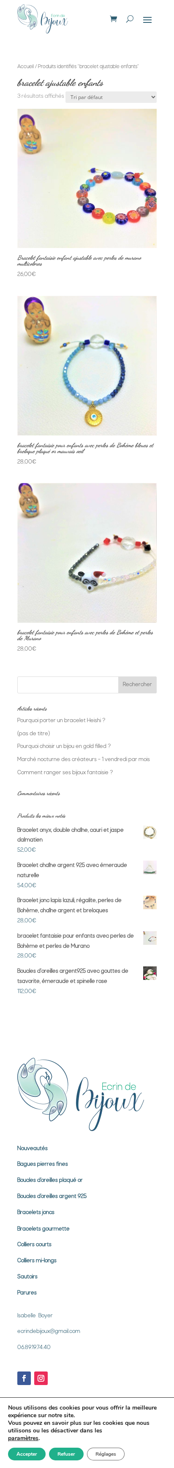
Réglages (105, 1454)
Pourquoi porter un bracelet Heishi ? (61, 720)
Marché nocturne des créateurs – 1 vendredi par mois (83, 759)
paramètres (23, 1438)
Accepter (26, 1454)
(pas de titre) (33, 734)
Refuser (66, 1454)
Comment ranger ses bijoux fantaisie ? (65, 772)
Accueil (25, 66)
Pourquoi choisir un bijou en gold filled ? (64, 746)
